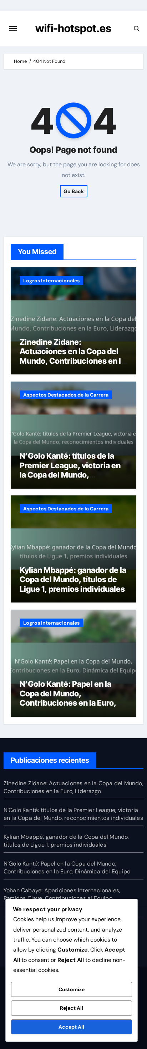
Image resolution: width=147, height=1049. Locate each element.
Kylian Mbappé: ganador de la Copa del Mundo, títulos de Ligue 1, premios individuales (73, 579)
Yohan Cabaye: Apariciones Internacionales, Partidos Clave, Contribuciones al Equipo (62, 894)
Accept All (71, 1027)
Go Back (74, 191)
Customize (72, 989)
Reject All (71, 1008)
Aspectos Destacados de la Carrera (65, 395)
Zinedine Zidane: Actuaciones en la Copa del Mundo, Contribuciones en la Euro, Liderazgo (72, 356)
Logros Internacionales (51, 280)
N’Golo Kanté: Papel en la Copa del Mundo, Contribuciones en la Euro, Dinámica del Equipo (68, 698)
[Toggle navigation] (13, 28)
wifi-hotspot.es (73, 28)
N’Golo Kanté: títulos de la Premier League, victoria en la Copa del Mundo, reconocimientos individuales (70, 474)
